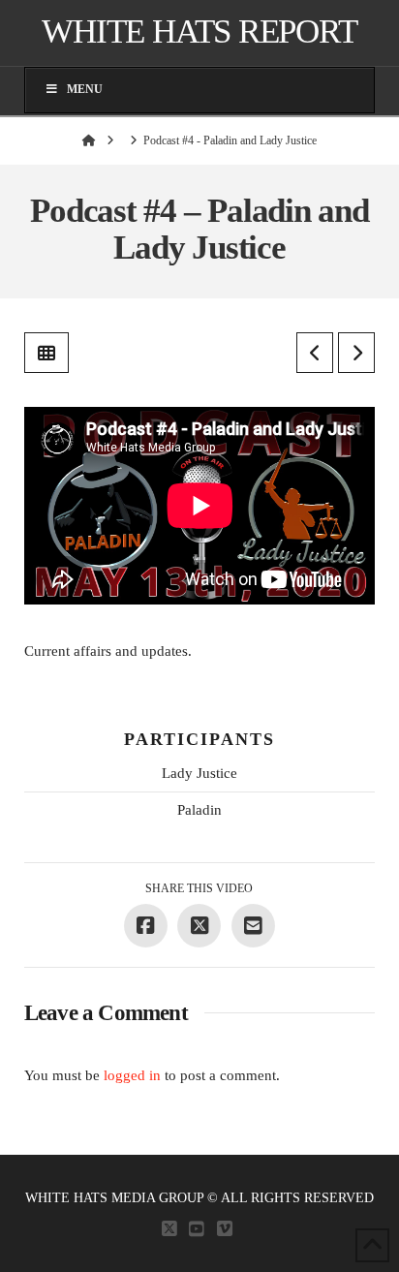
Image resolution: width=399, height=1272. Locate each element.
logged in (132, 1075)
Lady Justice (199, 773)
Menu (85, 89)
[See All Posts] (46, 352)
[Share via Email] (253, 925)
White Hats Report (199, 31)
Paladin (199, 810)
